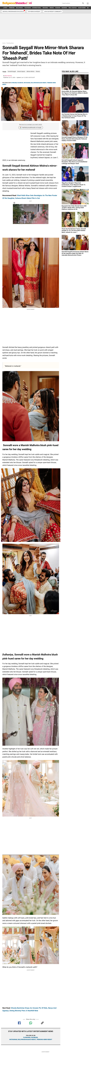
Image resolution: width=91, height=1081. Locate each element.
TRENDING (11, 7)
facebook (34, 1037)
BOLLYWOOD (19, 7)
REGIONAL (45, 7)
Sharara (38, 71)
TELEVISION (27, 7)
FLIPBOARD (14, 82)
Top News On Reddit (34, 11)
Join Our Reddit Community (53, 11)
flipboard (26, 1037)
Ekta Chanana (8, 75)
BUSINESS (64, 7)
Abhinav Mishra (30, 71)
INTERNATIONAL (36, 7)
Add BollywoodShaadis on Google (31, 127)
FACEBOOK (20, 82)
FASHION (57, 7)
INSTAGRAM (27, 82)
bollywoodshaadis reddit (27, 1039)
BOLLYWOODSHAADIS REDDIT (38, 82)
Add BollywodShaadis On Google (13, 11)
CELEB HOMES (82, 7)
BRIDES (52, 7)
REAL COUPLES (73, 7)
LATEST (5, 7)
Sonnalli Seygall (12, 71)
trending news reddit (44, 1039)
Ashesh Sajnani (21, 71)
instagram (13, 1039)
